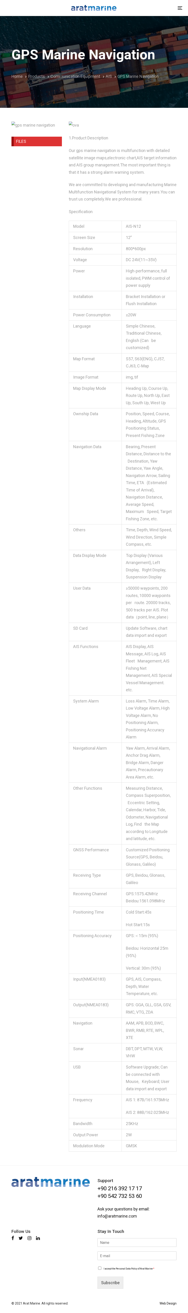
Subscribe (110, 1282)
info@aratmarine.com (117, 1216)
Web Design (168, 1303)
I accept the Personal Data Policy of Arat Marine (129, 1268)
